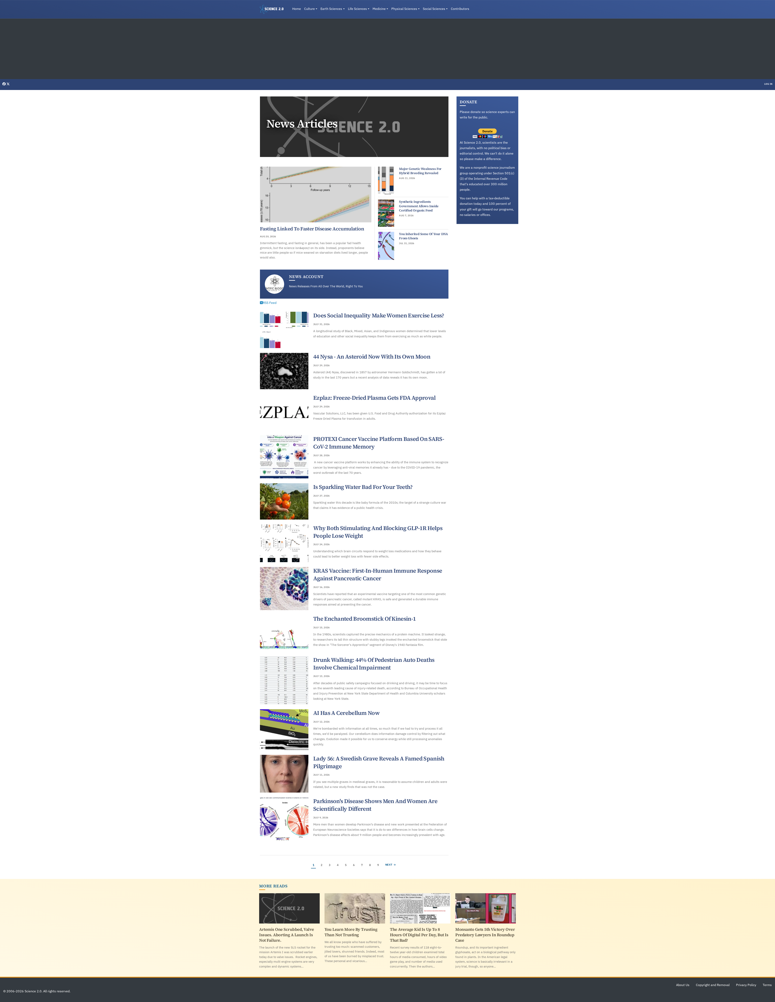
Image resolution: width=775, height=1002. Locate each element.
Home (296, 9)
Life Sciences (357, 9)
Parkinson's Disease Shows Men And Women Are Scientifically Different (375, 805)
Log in (768, 84)
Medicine (379, 9)
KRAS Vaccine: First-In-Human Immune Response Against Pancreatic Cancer (377, 574)
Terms (767, 985)
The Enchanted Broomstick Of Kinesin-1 (364, 618)
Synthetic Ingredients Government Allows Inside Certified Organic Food (418, 205)
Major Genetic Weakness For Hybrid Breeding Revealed (420, 170)
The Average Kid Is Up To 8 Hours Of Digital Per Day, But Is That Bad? (419, 935)
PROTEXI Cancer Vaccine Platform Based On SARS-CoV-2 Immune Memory (378, 442)
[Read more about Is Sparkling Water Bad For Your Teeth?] (284, 501)
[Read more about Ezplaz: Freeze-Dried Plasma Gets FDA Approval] (284, 412)
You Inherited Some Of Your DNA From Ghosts (423, 236)
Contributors (460, 9)
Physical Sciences (404, 9)
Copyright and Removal (713, 985)
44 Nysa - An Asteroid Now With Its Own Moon (371, 356)
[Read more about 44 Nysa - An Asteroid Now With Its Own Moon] (284, 371)
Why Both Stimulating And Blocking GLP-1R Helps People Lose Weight (377, 532)
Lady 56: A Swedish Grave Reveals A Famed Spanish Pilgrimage (378, 762)
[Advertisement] (387, 49)
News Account (306, 276)
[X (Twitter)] (8, 84)
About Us (682, 985)
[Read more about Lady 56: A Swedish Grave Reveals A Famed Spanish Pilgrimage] (284, 774)
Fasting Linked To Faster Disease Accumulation (312, 228)
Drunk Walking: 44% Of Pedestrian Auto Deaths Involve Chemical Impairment (373, 663)
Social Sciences (434, 9)
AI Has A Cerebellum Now (346, 713)
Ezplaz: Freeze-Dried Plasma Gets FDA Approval (374, 398)
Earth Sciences (331, 9)
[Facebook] (4, 84)
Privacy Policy (746, 985)
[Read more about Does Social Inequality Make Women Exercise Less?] (284, 330)
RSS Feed (269, 303)
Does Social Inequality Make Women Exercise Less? (378, 315)
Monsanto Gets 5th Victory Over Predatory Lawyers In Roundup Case (485, 935)
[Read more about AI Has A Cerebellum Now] (284, 729)
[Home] (273, 9)
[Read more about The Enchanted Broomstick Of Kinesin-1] (284, 633)
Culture (309, 9)
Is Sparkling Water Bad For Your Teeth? (363, 487)
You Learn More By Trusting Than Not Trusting (351, 932)
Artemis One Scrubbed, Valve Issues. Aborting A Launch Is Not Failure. (286, 935)
